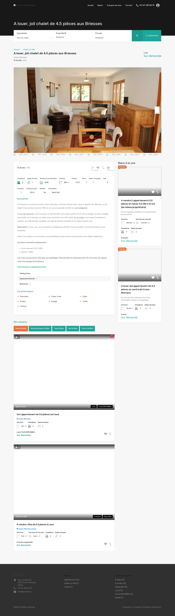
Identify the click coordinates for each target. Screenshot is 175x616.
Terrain (67, 587)
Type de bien (22, 33)
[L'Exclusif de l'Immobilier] (24, 5)
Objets (100, 5)
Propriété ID (61, 33)
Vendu (117, 598)
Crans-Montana (24, 419)
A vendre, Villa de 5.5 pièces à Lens (35, 524)
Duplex (23, 301)
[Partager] (92, 167)
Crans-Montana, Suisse (27, 529)
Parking (23, 306)
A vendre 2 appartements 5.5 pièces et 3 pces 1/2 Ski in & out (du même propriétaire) (138, 204)
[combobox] (33, 38)
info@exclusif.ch (24, 592)
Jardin (85, 301)
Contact (128, 5)
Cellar (85, 296)
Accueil (90, 5)
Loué (117, 590)
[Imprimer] (108, 167)
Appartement (69, 580)
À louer (118, 580)
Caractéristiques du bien (40, 328)
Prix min (98, 33)
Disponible (119, 587)
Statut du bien (87, 328)
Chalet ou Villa (29, 49)
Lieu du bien (72, 328)
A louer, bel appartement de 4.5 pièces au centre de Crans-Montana (138, 289)
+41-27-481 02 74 (146, 5)
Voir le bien (139, 190)
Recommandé (20, 328)
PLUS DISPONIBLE (122, 594)
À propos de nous (114, 5)
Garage (54, 301)
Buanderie (24, 296)
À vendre (118, 583)
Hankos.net (156, 607)
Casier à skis (56, 296)
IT (132, 607)
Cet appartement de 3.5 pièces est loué (38, 414)
